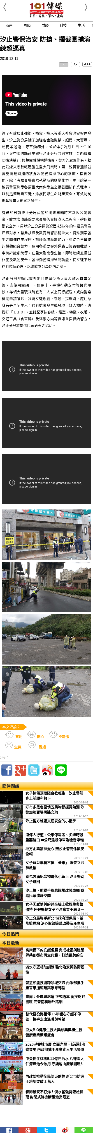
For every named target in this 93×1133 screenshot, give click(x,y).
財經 (45, 25)
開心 (40, 736)
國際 (27, 25)
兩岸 (9, 25)
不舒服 (63, 736)
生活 (81, 25)
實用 (18, 736)
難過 (42, 747)
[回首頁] (46, 17)
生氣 (17, 747)
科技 (63, 25)
